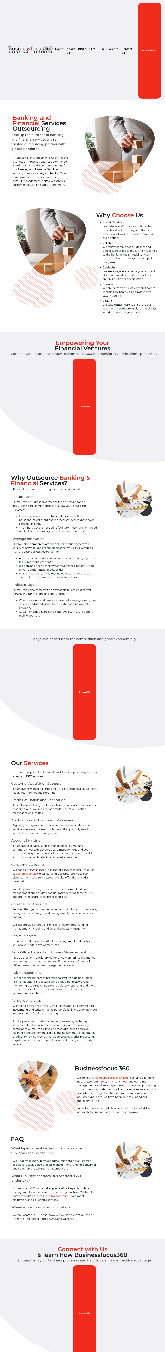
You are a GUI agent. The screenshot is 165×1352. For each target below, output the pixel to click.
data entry (19, 1196)
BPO (81, 49)
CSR (101, 49)
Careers (112, 49)
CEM (92, 49)
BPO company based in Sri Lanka (109, 1077)
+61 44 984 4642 (149, 50)
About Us (71, 51)
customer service (27, 873)
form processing (59, 1196)
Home (59, 49)
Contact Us (126, 51)
